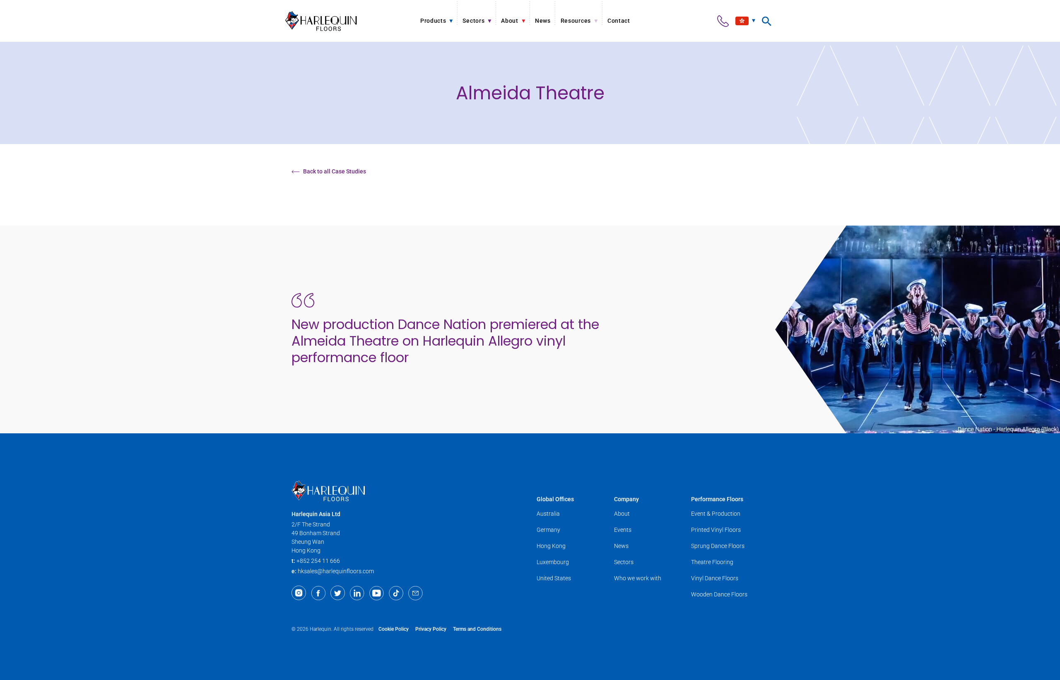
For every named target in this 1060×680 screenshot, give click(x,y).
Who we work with (637, 578)
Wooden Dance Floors (719, 594)
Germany (548, 529)
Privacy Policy (430, 629)
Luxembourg (553, 562)
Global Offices (555, 499)
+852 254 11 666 (318, 560)
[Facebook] (318, 593)
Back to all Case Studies (334, 171)
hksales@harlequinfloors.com (336, 571)
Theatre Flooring (712, 562)
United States (554, 578)
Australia (548, 513)
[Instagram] (299, 593)
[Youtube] (376, 593)
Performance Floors (717, 499)
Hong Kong (551, 546)
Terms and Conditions (477, 629)
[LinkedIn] (357, 593)
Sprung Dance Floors (717, 546)
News (621, 546)
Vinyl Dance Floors (714, 578)
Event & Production (715, 513)
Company (626, 499)
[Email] (415, 593)
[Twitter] (337, 593)
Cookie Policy (393, 629)
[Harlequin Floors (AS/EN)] (321, 21)
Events (622, 529)
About (622, 513)
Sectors (624, 562)
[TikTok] (396, 593)
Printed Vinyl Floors (716, 529)
